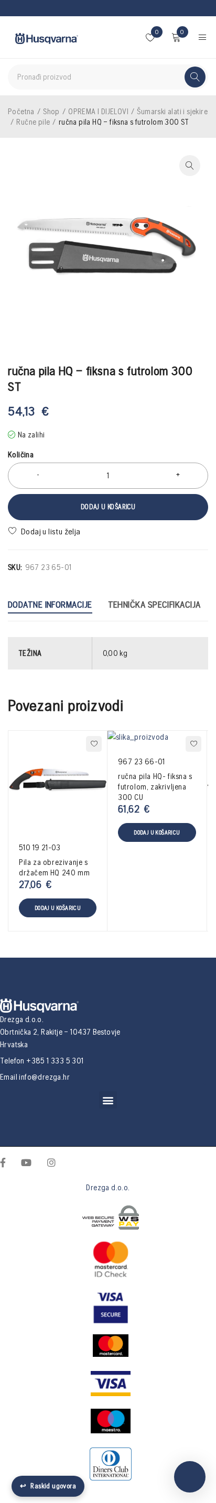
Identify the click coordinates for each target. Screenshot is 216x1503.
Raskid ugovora (48, 1486)
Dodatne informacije (50, 604)
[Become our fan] (3, 1162)
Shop (51, 111)
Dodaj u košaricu (108, 507)
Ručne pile (33, 121)
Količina (21, 454)
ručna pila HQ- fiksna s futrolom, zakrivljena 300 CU (155, 787)
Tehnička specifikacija (154, 604)
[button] (107, 1100)
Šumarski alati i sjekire (172, 111)
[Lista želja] (45, 531)
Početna (21, 111)
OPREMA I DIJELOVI (98, 111)
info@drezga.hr (44, 1076)
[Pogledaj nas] (51, 1162)
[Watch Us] (26, 1162)
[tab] (50, 605)
